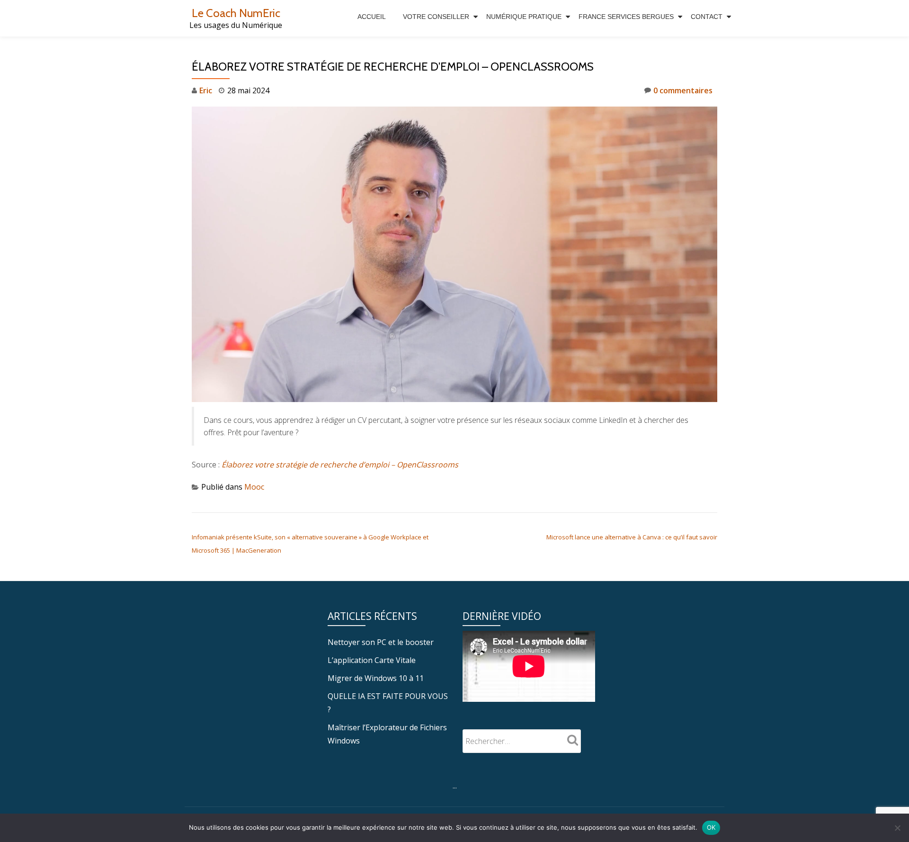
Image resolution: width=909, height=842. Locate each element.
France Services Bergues (626, 16)
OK (711, 827)
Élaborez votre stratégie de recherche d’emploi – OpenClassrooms (340, 464)
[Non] (897, 828)
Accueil (371, 16)
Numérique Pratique (523, 16)
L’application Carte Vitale (372, 660)
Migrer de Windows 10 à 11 (376, 678)
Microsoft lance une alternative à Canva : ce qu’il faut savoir (631, 537)
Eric (205, 90)
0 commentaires (683, 90)
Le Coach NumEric (236, 13)
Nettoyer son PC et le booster (381, 642)
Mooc (254, 487)
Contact (706, 16)
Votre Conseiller (436, 16)
